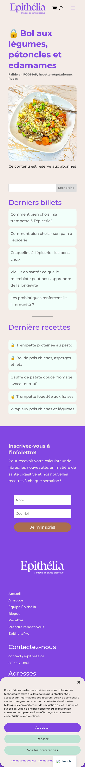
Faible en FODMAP (22, 74)
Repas (13, 78)
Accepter (42, 727)
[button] (79, 682)
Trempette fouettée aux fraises (42, 396)
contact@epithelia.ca (26, 656)
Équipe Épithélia (22, 607)
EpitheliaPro (18, 634)
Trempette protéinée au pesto (41, 345)
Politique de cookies (23, 760)
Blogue (14, 614)
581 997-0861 (18, 663)
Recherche (66, 188)
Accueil (14, 594)
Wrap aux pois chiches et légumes (42, 409)
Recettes (16, 620)
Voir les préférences (42, 750)
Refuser (42, 739)
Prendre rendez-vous (26, 627)
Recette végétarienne (55, 74)
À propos (16, 600)
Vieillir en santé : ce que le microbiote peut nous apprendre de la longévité (41, 279)
